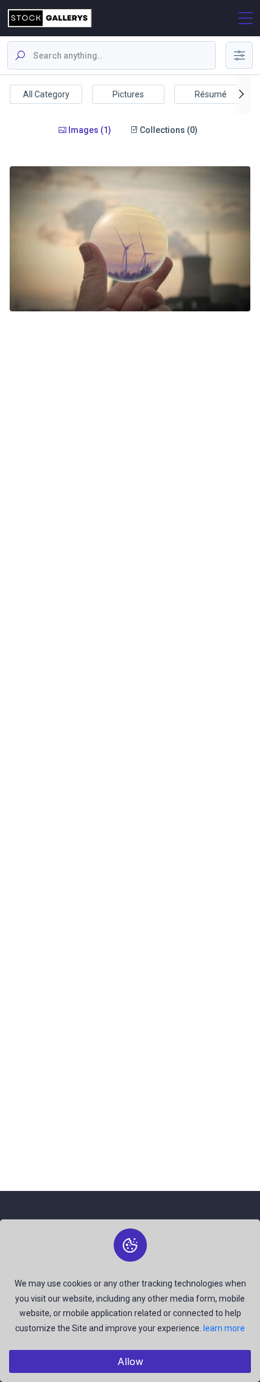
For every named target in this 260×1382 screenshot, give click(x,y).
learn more (224, 1328)
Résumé (211, 94)
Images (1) (89, 130)
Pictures (128, 94)
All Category (46, 94)
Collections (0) (168, 130)
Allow (130, 1361)
